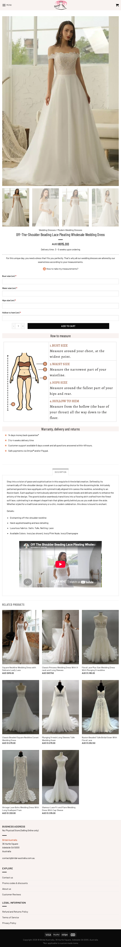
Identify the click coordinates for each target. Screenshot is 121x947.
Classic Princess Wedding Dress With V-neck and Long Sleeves (60, 668)
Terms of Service (10, 917)
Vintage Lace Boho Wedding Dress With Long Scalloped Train (20, 808)
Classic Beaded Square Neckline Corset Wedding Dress (20, 738)
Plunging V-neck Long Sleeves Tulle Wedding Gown (58, 738)
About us (6, 888)
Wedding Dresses (47, 230)
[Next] (114, 207)
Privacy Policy (9, 923)
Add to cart (68, 326)
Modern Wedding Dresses (70, 230)
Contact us (7, 877)
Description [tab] (60, 472)
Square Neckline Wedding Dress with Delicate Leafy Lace (19, 668)
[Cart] (117, 5)
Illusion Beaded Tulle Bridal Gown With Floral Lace (99, 738)
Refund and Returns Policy (15, 911)
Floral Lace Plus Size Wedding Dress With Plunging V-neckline (98, 668)
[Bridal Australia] (60, 5)
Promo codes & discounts (15, 883)
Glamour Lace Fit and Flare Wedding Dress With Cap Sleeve (58, 808)
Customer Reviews (11, 894)
